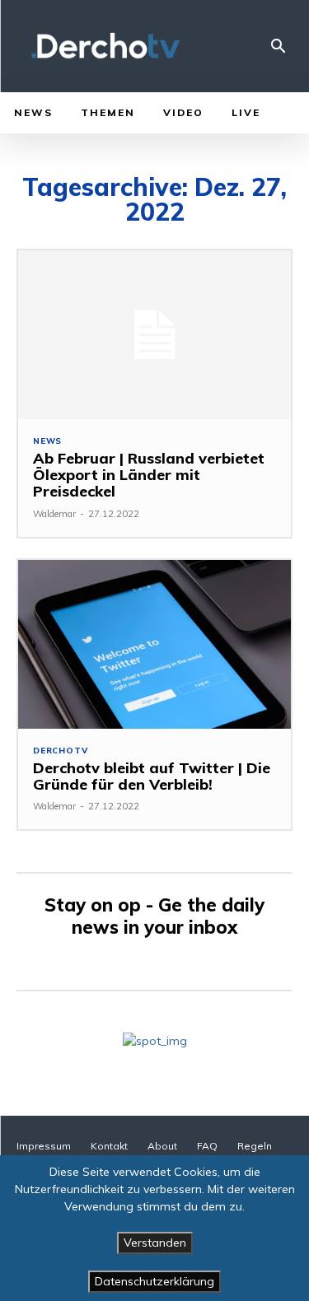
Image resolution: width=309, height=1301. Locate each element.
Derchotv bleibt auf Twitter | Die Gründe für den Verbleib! (151, 776)
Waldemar (54, 514)
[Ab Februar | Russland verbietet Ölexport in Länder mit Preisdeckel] (154, 334)
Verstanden (155, 1242)
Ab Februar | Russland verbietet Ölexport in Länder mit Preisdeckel (149, 475)
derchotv (60, 751)
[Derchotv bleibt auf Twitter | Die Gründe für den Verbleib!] (154, 644)
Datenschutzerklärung (154, 1281)
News (47, 441)
